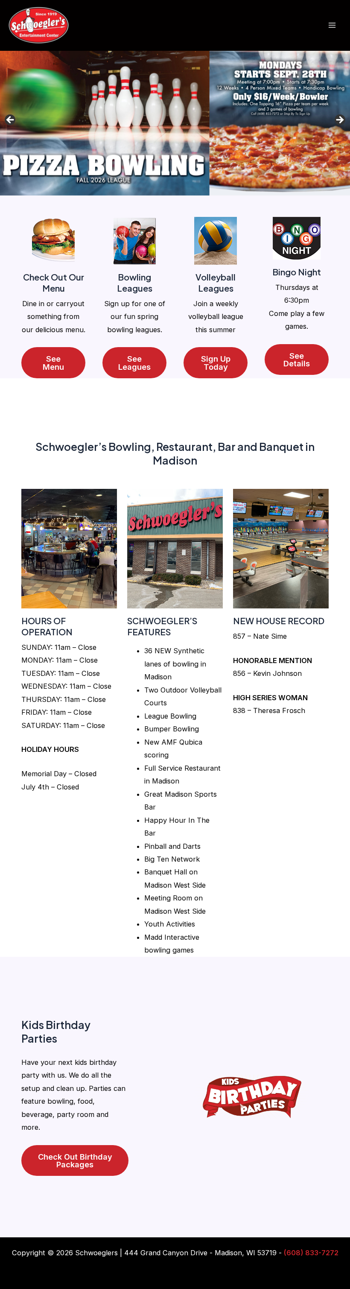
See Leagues (134, 362)
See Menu (53, 362)
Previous (10, 120)
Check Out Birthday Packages (75, 1160)
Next (339, 120)
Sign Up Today (215, 362)
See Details (296, 359)
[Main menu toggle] (331, 25)
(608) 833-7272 (311, 1252)
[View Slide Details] (175, 123)
